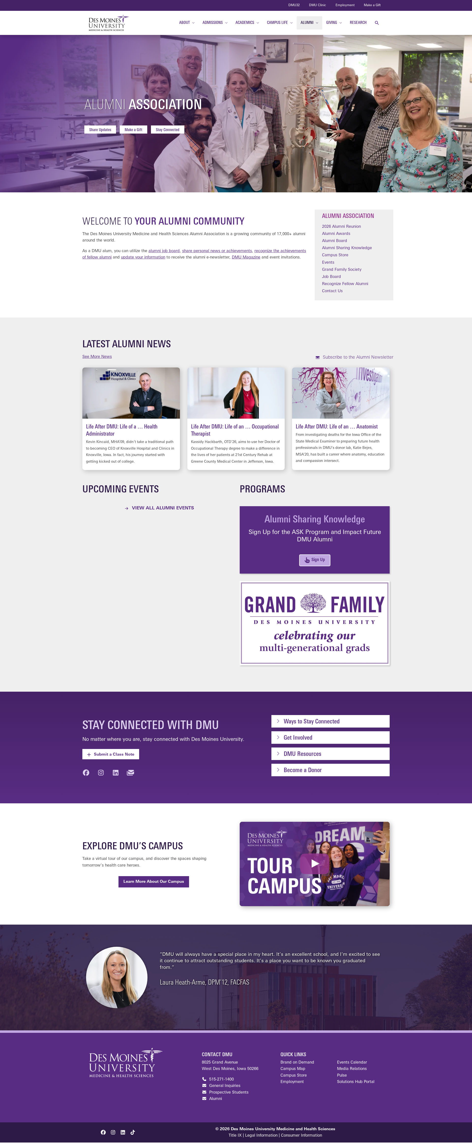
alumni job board (164, 251)
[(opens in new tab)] (315, 623)
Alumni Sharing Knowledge (347, 248)
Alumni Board (334, 241)
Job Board (331, 277)
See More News (97, 357)
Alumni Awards (336, 234)
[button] (377, 23)
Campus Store (335, 255)
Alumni (215, 1099)
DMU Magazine (246, 257)
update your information (143, 257)
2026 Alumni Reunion (341, 227)
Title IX (235, 1136)
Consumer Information (301, 1136)
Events (328, 263)
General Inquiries (224, 1086)
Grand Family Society (341, 270)
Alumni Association (348, 216)
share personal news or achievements (217, 251)
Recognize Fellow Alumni (345, 284)
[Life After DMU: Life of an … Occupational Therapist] (236, 418)
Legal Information (261, 1136)
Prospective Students (228, 1093)
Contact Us (332, 291)
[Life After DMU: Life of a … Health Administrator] (131, 418)
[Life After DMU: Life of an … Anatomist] (341, 418)
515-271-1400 (221, 1080)
